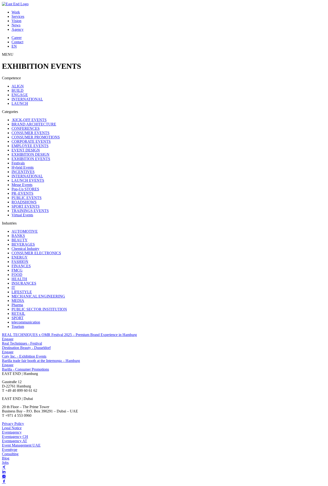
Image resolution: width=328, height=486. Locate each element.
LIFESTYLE (22, 292)
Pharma (17, 305)
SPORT (18, 318)
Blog (5, 458)
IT (13, 288)
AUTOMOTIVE (25, 231)
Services (18, 16)
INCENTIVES (23, 172)
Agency (18, 29)
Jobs (5, 463)
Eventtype (9, 450)
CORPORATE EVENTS (31, 141)
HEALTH (19, 279)
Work (16, 12)
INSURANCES (24, 283)
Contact (17, 42)
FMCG (17, 270)
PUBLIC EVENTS (27, 198)
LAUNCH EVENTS (28, 180)
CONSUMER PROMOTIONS (36, 137)
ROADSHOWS (24, 202)
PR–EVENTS (22, 193)
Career (17, 38)
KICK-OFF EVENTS (29, 120)
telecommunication (26, 322)
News (16, 25)
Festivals (18, 163)
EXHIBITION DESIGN (30, 154)
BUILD (18, 90)
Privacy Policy (13, 424)
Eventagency (12, 432)
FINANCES (21, 266)
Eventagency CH (15, 437)
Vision (16, 21)
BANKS (18, 236)
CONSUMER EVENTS (30, 133)
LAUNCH (20, 103)
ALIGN (18, 86)
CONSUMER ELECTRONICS (36, 253)
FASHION (20, 262)
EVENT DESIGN (26, 150)
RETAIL (18, 314)
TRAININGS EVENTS (30, 211)
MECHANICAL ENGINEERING (38, 296)
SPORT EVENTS (26, 206)
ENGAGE (20, 95)
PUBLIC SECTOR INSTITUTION (39, 309)
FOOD (17, 275)
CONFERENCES (26, 128)
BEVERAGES (23, 244)
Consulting (10, 454)
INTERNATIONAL (27, 99)
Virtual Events (22, 215)
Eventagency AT (14, 441)
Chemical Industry (25, 249)
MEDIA (18, 301)
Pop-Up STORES (25, 189)
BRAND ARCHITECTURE (34, 124)
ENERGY (20, 257)
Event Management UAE (21, 445)
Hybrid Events (23, 167)
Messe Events (22, 185)
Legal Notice (12, 428)
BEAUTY (20, 240)
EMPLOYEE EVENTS (30, 146)
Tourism (18, 326)
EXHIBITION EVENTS (31, 159)
